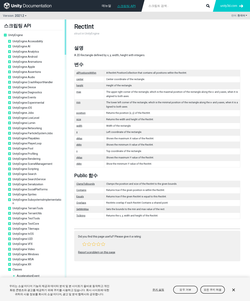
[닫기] (233, 290)
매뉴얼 (106, 5)
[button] (84, 244)
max (78, 92)
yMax (79, 157)
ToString (80, 215)
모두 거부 (185, 289)
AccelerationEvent (28, 275)
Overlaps (81, 202)
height (79, 85)
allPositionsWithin (86, 72)
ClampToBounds (85, 184)
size (78, 119)
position (81, 113)
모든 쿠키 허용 (212, 289)
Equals (80, 196)
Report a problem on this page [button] (96, 252)
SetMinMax (82, 209)
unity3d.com (228, 5)
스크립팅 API (126, 6)
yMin (79, 163)
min (78, 102)
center (79, 79)
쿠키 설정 (158, 289)
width (79, 125)
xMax (79, 138)
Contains (81, 190)
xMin (79, 144)
